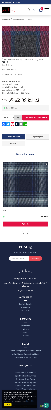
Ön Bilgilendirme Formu (25, 379)
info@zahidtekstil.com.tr (25, 278)
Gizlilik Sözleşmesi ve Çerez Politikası (25, 351)
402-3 (30, 19)
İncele (26, 224)
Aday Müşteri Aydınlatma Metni (25, 354)
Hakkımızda (25, 326)
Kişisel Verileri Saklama (25, 389)
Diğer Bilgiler (38, 137)
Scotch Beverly (18, 19)
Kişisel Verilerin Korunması (25, 376)
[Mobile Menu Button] (46, 10)
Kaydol (17, 2)
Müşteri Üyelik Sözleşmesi (25, 382)
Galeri (25, 332)
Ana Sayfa (6, 19)
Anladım (7, 404)
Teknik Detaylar (13, 137)
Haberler (25, 329)
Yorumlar (13, 143)
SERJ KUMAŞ (25, 310)
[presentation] (24, 233)
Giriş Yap (8, 2)
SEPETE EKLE (35, 117)
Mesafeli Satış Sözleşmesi (25, 372)
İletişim (26, 335)
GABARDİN (25, 307)
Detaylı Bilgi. (30, 401)
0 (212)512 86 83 (25, 290)
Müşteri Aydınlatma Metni (25, 385)
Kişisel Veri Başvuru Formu (26, 357)
